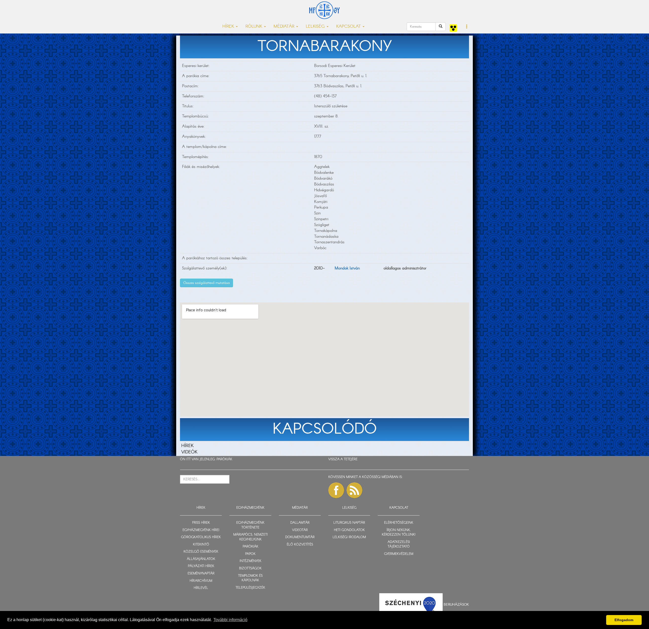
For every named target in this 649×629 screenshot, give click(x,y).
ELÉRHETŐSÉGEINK (398, 522)
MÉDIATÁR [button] (285, 26)
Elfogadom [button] (624, 620)
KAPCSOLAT (398, 507)
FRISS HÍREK (201, 522)
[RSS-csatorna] (354, 490)
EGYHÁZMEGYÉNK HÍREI (201, 530)
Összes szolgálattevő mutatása (206, 282)
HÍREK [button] (228, 26)
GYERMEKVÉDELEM (398, 554)
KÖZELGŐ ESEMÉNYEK (201, 551)
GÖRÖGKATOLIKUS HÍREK (201, 537)
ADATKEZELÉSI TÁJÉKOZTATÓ (399, 544)
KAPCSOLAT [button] (349, 26)
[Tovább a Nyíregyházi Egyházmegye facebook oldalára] (336, 490)
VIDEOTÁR (300, 530)
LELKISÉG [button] (316, 26)
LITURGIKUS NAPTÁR (349, 522)
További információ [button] (230, 620)
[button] (467, 26)
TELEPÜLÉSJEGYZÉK (250, 587)
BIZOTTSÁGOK (250, 568)
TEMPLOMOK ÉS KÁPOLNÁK (250, 578)
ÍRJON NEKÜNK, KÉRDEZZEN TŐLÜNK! (399, 532)
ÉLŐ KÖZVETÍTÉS (300, 544)
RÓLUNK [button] (254, 26)
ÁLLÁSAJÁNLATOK (201, 559)
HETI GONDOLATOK (349, 530)
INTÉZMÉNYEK (250, 561)
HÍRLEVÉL (201, 588)
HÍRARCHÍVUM (201, 581)
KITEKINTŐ (201, 544)
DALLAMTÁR (300, 522)
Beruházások (456, 604)
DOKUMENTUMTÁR (300, 537)
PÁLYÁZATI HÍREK (201, 566)
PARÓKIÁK (224, 459)
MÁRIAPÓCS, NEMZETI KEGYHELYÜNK (250, 537)
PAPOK (250, 554)
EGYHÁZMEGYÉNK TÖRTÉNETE (250, 525)
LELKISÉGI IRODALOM (349, 537)
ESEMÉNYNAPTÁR (201, 573)
